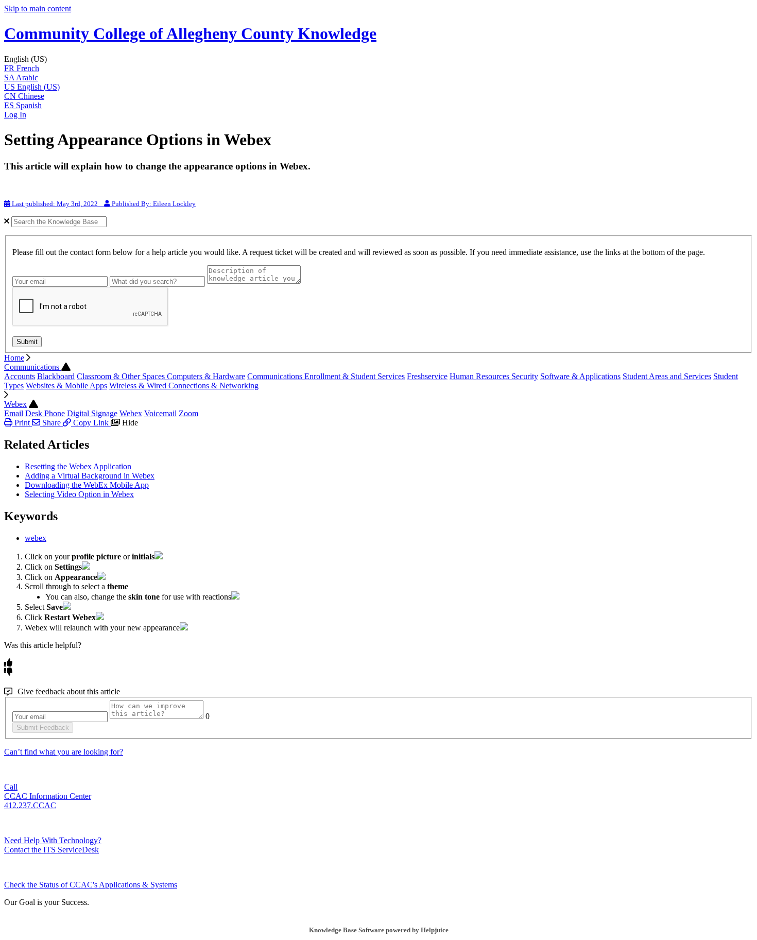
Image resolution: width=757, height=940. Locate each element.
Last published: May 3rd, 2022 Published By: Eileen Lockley (103, 204)
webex (35, 538)
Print (22, 422)
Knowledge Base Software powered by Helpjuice (379, 930)
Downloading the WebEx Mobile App (87, 485)
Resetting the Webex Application (78, 466)
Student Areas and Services (667, 376)
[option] (378, 68)
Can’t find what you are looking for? (63, 751)
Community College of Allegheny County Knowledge (190, 33)
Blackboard (56, 376)
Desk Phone (45, 413)
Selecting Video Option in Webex (79, 494)
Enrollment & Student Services (354, 376)
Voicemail (160, 413)
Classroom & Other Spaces (122, 376)
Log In (15, 114)
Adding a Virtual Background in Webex (89, 475)
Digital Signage (92, 413)
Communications (32, 367)
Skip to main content (37, 8)
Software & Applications (580, 376)
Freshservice (427, 376)
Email (13, 413)
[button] (378, 59)
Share (51, 422)
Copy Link (91, 422)
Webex (15, 404)
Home (14, 357)
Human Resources (480, 376)
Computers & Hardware (206, 376)
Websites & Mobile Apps (66, 385)
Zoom (188, 413)
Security (524, 376)
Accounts (19, 376)
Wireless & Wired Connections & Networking (184, 385)
